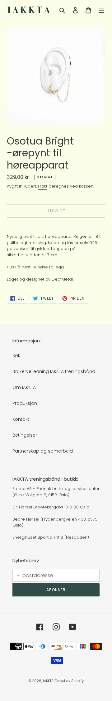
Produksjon (24, 403)
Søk (16, 355)
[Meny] (101, 9)
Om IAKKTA (24, 387)
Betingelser (24, 435)
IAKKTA (48, 680)
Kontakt (20, 419)
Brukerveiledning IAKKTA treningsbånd (53, 371)
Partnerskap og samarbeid (42, 451)
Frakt (42, 186)
